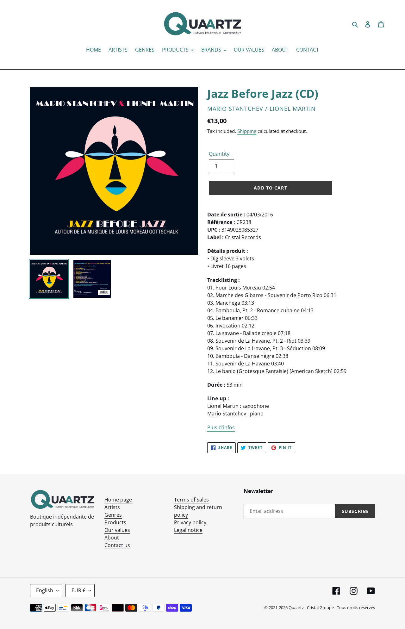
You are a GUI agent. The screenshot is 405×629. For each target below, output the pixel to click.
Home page (118, 499)
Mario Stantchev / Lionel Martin (261, 108)
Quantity (219, 153)
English (44, 590)
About (111, 537)
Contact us (117, 545)
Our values (117, 529)
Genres (113, 514)
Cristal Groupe (320, 607)
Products (115, 522)
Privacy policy (190, 522)
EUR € (78, 590)
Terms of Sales (191, 499)
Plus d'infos (221, 427)
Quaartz (296, 607)
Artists (112, 507)
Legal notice (188, 529)
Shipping (246, 131)
